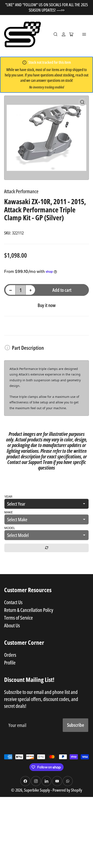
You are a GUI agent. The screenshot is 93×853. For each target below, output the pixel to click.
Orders (10, 654)
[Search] (55, 34)
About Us (12, 625)
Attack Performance (21, 191)
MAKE (8, 512)
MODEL (9, 528)
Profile (10, 662)
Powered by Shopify (67, 790)
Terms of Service (18, 617)
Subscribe (75, 725)
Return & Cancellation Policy (28, 610)
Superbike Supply (37, 790)
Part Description (28, 347)
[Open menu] (84, 34)
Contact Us (13, 602)
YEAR (8, 496)
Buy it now (47, 305)
